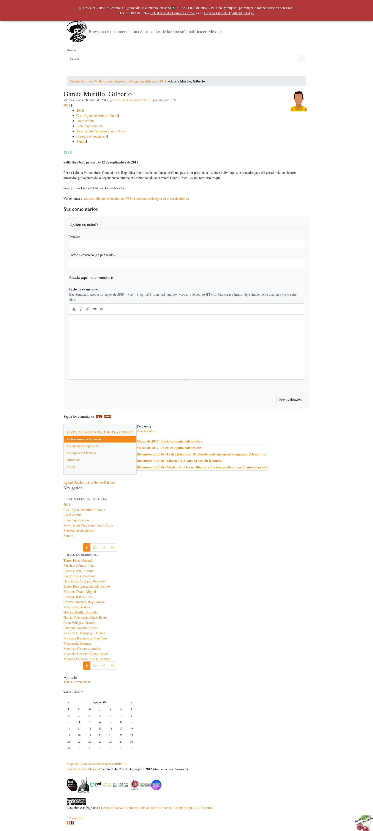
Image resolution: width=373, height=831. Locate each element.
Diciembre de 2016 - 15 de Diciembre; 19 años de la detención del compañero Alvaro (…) (201, 454)
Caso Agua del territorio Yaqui (97, 115)
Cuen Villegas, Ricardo (79, 622)
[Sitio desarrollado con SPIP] (73, 823)
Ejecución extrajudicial (82, 446)
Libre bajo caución (89, 126)
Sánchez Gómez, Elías (78, 565)
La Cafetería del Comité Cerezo (171, 13)
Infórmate (73, 459)
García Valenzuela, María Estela (85, 617)
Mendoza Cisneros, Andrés (82, 648)
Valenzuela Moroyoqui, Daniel (84, 633)
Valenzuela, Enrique (77, 643)
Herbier (98, 482)
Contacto (92, 763)
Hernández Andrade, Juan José (84, 581)
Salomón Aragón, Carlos (80, 627)
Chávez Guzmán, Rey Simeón (84, 601)
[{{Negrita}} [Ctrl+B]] (73, 309)
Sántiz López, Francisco (79, 576)
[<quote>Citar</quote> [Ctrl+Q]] (94, 309)
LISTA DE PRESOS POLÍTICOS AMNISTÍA (100, 432)
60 (112, 547)
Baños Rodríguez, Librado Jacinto (86, 586)
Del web (109, 482)
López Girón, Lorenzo (78, 570)
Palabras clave (83, 482)
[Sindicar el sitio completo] (69, 823)
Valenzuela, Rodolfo (77, 607)
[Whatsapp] (70, 151)
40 (103, 547)
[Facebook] (65, 151)
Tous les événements (77, 681)
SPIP (101, 763)
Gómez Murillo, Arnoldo (80, 612)
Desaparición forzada (81, 452)
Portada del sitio (81, 81)
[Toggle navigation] (73, 71)
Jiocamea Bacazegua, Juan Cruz (85, 638)
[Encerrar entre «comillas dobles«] (101, 309)
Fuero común (85, 120)
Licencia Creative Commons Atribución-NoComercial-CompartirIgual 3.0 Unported (156, 807)
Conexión (76, 818)
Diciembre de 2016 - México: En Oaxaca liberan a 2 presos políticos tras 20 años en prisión (202, 467)
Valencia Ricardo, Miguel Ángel (85, 653)
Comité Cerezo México (82, 769)
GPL (124, 763)
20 (94, 547)
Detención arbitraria (143, 81)
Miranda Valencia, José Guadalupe (87, 659)
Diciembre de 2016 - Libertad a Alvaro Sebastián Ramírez (179, 460)
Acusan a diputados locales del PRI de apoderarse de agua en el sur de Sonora (136, 198)
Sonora (81, 141)
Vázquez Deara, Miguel (79, 591)
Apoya (71, 466)
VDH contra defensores (111, 81)
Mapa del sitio (76, 763)
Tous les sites (146, 431)
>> (301, 58)
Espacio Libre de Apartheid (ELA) (228, 13)
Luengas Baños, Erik (77, 596)
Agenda (68, 482)
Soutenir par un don (362, 820)
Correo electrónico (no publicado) (92, 254)
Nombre (74, 236)
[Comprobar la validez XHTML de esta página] (67, 823)
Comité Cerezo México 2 (133, 100)
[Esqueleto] (71, 823)
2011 (163, 81)
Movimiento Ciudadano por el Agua (101, 131)
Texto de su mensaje (83, 289)
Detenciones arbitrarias (84, 438)
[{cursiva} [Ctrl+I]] (80, 309)
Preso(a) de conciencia (91, 136)
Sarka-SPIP (113, 763)
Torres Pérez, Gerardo (78, 560)
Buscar (71, 50)
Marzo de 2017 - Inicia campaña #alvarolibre (169, 441)
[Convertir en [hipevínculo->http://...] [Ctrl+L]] (87, 309)
